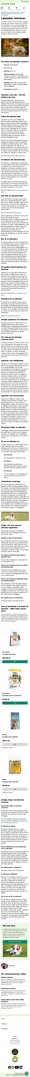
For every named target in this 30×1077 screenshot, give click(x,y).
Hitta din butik (26, 1)
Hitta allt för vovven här (15, 941)
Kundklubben (4, 1028)
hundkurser (21, 156)
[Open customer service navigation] (26, 1073)
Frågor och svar (15, 1038)
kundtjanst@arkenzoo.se (15, 1040)
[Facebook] (9, 1067)
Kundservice (4, 1023)
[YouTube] (17, 1067)
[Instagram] (13, 1067)
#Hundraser (17, 12)
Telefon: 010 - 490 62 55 (15, 1042)
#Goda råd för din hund (7, 12)
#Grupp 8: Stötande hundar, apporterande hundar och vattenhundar (13, 14)
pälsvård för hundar (13, 315)
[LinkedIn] (20, 1067)
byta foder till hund (15, 212)
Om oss (3, 1019)
